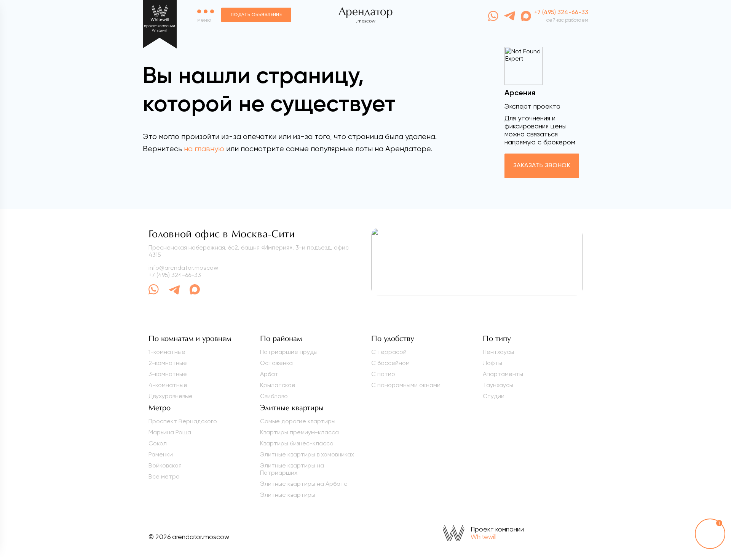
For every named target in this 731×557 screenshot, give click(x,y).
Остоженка (276, 363)
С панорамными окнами (406, 385)
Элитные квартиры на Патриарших (292, 469)
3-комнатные (167, 374)
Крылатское (277, 385)
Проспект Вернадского (182, 421)
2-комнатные (167, 363)
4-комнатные (167, 385)
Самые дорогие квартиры (297, 421)
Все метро (164, 476)
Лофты (492, 363)
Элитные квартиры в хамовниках (307, 454)
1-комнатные (166, 351)
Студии (493, 396)
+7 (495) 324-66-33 (174, 274)
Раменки (160, 454)
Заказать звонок (541, 166)
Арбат (269, 374)
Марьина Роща (169, 432)
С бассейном (390, 363)
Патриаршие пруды (289, 351)
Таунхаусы (498, 385)
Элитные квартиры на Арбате (304, 483)
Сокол (157, 443)
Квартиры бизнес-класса (297, 443)
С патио (383, 374)
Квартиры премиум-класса (299, 432)
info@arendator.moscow (183, 267)
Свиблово (274, 396)
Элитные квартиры (287, 494)
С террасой (389, 351)
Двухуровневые (170, 396)
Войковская (165, 465)
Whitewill (483, 537)
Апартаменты (503, 374)
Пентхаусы (498, 351)
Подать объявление (256, 15)
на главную (204, 148)
